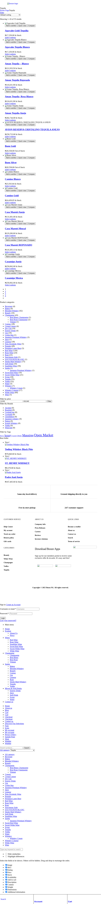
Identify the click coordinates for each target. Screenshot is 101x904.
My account (8, 530)
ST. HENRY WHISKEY (17, 463)
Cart (70, 902)
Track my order (9, 534)
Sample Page (10, 737)
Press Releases (40, 528)
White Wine (9, 392)
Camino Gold (12, 195)
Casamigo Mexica (14, 278)
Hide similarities (13, 854)
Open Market (43, 435)
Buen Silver (11, 162)
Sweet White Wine (12, 375)
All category (10, 754)
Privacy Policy (10, 735)
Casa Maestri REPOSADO (18, 245)
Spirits (7, 368)
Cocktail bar (9, 412)
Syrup (7, 377)
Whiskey (8, 386)
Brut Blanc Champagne (19, 317)
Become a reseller (74, 527)
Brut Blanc (14, 657)
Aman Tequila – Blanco (17, 63)
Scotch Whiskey (11, 423)
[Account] (35, 897)
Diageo (2, 435)
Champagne (9, 315)
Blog (7, 710)
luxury (8, 435)
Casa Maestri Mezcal (15, 228)
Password (4, 613)
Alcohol (8, 408)
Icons (7, 728)
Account (38, 902)
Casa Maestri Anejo (15, 212)
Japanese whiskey (12, 419)
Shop (7, 739)
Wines (7, 638)
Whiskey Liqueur (11, 390)
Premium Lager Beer (13, 348)
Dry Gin (8, 328)
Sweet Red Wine (11, 373)
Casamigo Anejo (13, 261)
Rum (7, 355)
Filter (49, 401)
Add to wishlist (11, 26)
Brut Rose (14, 660)
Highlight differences (15, 856)
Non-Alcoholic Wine (13, 344)
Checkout (8, 717)
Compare (31, 26)
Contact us (72, 534)
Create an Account (13, 605)
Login (3, 618)
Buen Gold (10, 146)
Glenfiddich (9, 417)
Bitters (7, 309)
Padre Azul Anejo (14, 477)
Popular (8, 346)
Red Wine (9, 350)
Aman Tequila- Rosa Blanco (19, 96)
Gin (6, 333)
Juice (7, 339)
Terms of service (74, 541)
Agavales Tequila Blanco (17, 47)
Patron (7, 421)
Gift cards (7, 541)
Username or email (8, 609)
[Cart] (69, 897)
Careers (38, 532)
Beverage (8, 306)
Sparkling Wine (11, 366)
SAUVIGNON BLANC (14, 359)
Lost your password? (8, 620)
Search (70, 538)
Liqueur (8, 342)
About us (71, 530)
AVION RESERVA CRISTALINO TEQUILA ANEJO (32, 129)
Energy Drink (10, 331)
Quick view (22, 26)
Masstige (28, 435)
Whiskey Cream (16, 388)
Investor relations (41, 539)
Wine (7, 395)
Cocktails (8, 414)
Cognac (8, 324)
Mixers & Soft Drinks (13, 688)
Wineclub (8, 428)
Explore (8, 631)
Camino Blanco (13, 179)
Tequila (8, 379)
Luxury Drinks (17, 436)
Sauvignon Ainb (11, 357)
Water (7, 384)
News (12, 635)
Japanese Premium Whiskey (16, 337)
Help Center (8, 527)
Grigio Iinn (9, 335)
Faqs (7, 726)
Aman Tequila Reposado (17, 80)
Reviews (38, 535)
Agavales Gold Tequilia (16, 30)
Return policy (9, 538)
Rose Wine (9, 353)
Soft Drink (9, 364)
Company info (40, 524)
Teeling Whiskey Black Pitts (19, 449)
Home (7, 629)
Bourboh (8, 410)
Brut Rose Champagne (19, 320)
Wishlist (8, 741)
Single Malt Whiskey (13, 362)
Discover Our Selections (14, 724)
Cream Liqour (10, 326)
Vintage (13, 322)
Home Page (4, 10)
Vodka (7, 381)
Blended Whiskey (12, 311)
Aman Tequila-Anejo (15, 113)
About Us (13, 633)
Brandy (8, 313)
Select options (10, 37)
